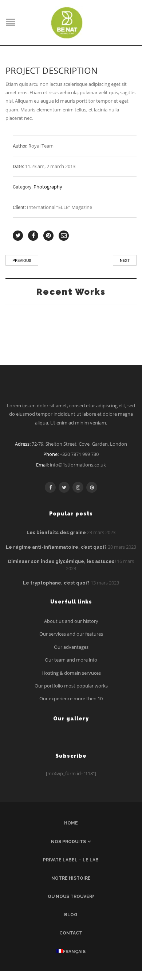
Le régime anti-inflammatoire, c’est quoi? (56, 547)
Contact (70, 933)
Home (71, 823)
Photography (47, 186)
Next (125, 260)
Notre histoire (71, 878)
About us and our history (71, 621)
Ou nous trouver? (71, 896)
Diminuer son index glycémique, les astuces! (62, 561)
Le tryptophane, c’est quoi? (56, 583)
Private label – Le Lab (71, 860)
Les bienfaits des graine (56, 532)
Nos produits (68, 841)
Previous (21, 260)
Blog (71, 914)
